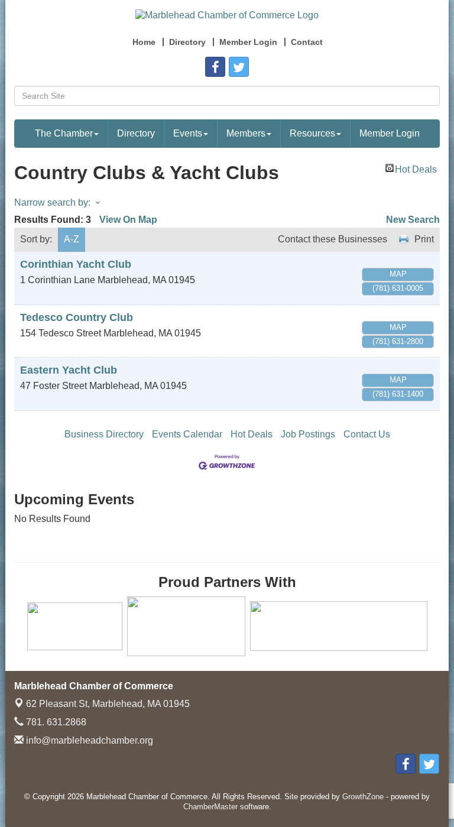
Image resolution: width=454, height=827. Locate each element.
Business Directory (104, 434)
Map (398, 274)
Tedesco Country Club (76, 317)
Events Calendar (187, 434)
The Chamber (64, 133)
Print (424, 239)
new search (413, 220)
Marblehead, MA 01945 (108, 704)
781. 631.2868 (55, 722)
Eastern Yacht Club (68, 370)
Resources (312, 133)
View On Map (128, 220)
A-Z (71, 239)
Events (187, 133)
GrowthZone (363, 796)
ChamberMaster (210, 806)
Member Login (389, 133)
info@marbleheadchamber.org (88, 740)
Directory (136, 133)
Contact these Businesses (332, 239)
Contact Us (366, 434)
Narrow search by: (52, 202)
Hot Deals (416, 168)
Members (245, 133)
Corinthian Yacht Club (75, 264)
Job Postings (308, 434)
